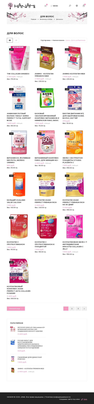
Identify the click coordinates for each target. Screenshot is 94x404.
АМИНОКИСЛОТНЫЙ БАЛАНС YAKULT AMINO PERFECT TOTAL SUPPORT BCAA (19, 116)
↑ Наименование (57, 40)
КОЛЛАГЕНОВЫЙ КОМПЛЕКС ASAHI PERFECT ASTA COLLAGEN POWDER (18, 289)
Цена (68, 40)
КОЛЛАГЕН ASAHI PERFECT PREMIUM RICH (46, 201)
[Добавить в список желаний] (27, 60)
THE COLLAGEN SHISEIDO (18, 74)
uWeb (23, 397)
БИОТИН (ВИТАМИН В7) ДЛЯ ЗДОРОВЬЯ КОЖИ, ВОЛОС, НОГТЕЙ (73, 115)
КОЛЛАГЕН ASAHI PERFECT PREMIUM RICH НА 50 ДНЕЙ (73, 202)
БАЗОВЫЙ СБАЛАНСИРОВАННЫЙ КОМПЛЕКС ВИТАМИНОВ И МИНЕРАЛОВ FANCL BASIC (47, 116)
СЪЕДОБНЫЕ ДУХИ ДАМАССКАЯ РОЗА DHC (30, 358)
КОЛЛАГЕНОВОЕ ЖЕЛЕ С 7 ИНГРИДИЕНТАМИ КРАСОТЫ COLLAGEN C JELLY (75, 245)
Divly (85, 399)
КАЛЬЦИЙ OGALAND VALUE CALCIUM (16, 201)
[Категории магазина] (45, 6)
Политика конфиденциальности (57, 397)
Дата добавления (78, 40)
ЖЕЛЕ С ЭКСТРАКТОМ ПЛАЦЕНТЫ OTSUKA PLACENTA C (73, 160)
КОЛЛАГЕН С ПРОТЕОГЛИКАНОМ (16, 243)
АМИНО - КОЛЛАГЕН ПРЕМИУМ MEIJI (44, 75)
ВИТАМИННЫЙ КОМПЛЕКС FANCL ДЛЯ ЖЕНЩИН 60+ (47, 159)
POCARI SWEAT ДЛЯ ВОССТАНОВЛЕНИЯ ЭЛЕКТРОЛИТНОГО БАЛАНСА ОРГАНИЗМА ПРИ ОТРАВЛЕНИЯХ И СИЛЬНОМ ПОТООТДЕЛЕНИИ (30, 344)
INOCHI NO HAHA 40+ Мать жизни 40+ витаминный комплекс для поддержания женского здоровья (31, 329)
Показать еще (14, 309)
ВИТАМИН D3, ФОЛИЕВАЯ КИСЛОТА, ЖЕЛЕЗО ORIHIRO (18, 160)
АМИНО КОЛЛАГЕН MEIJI (74, 74)
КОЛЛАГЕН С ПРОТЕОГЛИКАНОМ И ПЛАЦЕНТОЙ (44, 244)
